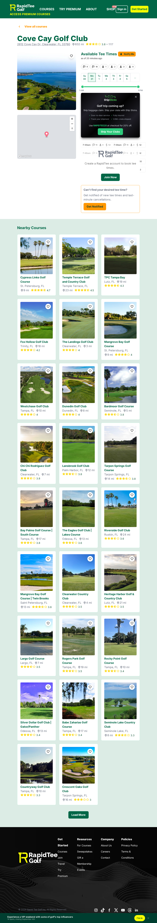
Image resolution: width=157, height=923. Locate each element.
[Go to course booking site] (46, 80)
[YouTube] (123, 910)
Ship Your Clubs (110, 131)
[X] (116, 910)
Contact (105, 857)
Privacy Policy (129, 845)
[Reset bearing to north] (72, 128)
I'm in (140, 918)
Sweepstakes (84, 851)
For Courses (84, 845)
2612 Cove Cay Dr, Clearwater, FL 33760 (43, 44)
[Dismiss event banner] (148, 918)
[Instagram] (96, 910)
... (135, 77)
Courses (47, 9)
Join (60, 857)
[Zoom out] (72, 123)
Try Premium (70, 9)
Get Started (139, 9)
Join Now (110, 177)
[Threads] (130, 910)
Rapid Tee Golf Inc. (36, 909)
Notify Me (129, 54)
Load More (78, 814)
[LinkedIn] (136, 910)
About (91, 9)
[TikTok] (103, 910)
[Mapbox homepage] (25, 156)
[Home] (30, 7)
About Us (106, 845)
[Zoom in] (72, 118)
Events (81, 869)
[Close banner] (136, 97)
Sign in (121, 9)
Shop (111, 8)
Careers (105, 851)
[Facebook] (109, 910)
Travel (61, 863)
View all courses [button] (36, 26)
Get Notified (95, 206)
